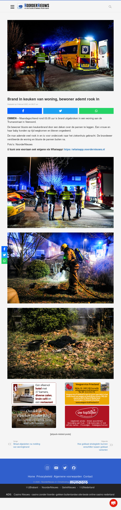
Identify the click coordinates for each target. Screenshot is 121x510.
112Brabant (32, 487)
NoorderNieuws (50, 487)
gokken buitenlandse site (69, 494)
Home (31, 476)
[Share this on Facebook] (24, 111)
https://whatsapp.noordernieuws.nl (84, 149)
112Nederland (86, 487)
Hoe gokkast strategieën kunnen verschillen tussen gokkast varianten (92, 445)
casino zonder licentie (43, 494)
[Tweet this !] (60, 111)
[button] (113, 503)
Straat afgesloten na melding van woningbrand (26, 444)
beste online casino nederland (98, 494)
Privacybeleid (44, 476)
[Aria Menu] (12, 7)
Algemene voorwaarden (68, 476)
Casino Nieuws (22, 494)
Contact (88, 476)
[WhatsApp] (96, 111)
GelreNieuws (69, 487)
